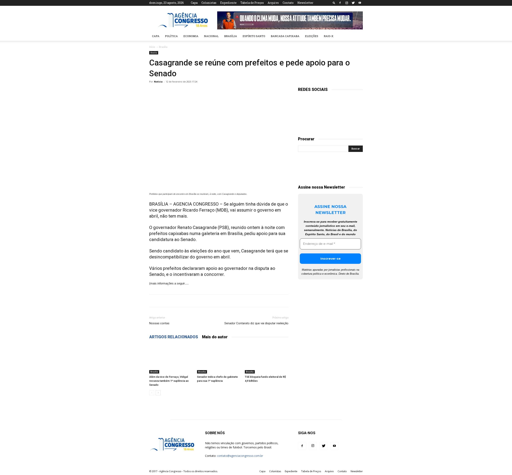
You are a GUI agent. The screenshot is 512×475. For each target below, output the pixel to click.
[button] (334, 2)
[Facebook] (340, 3)
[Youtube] (360, 3)
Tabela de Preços (252, 3)
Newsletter (305, 3)
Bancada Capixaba (285, 36)
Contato (288, 3)
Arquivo (273, 3)
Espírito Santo (254, 36)
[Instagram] (347, 3)
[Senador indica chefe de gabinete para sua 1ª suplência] (219, 358)
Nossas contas (159, 323)
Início (152, 47)
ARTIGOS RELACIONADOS (173, 336)
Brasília (230, 36)
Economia (190, 36)
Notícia (158, 81)
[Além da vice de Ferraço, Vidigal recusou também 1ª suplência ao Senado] (171, 358)
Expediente (228, 3)
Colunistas (208, 3)
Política (171, 36)
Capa (194, 3)
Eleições (311, 36)
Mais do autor (215, 336)
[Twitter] (353, 3)
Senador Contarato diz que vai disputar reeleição (256, 323)
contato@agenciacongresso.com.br (240, 456)
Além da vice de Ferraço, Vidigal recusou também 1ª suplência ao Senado (169, 380)
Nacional (211, 36)
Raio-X (328, 36)
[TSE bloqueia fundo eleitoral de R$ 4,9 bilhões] (266, 358)
